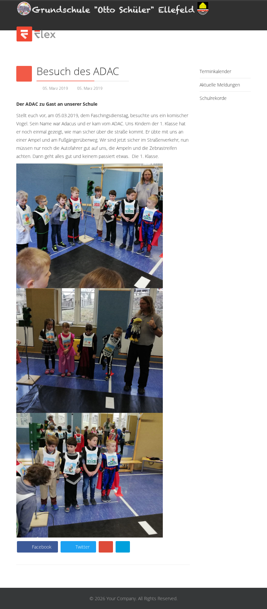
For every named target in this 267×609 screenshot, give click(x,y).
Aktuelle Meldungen (220, 85)
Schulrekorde (213, 98)
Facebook (41, 547)
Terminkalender (215, 71)
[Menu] (216, 15)
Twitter (82, 547)
